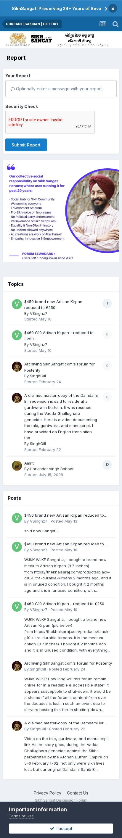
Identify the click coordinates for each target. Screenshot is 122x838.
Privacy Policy (47, 792)
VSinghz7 (38, 313)
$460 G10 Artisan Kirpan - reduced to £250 (64, 603)
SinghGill (38, 375)
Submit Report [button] (26, 144)
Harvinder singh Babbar (52, 468)
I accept (63, 828)
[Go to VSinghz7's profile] (17, 304)
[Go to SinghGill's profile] (17, 367)
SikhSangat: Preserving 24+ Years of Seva (56, 8)
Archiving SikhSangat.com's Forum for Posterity (68, 663)
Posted (64, 521)
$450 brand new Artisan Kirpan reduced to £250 (64, 515)
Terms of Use (21, 815)
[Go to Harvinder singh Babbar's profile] (17, 466)
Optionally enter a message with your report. (59, 88)
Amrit (29, 463)
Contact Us (77, 792)
